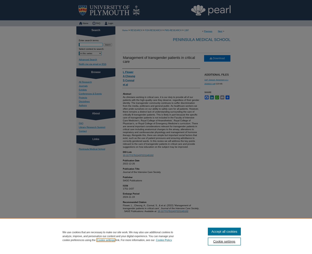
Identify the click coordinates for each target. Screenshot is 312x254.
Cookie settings (106, 240)
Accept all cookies (224, 231)
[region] (156, 236)
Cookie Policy (164, 240)
